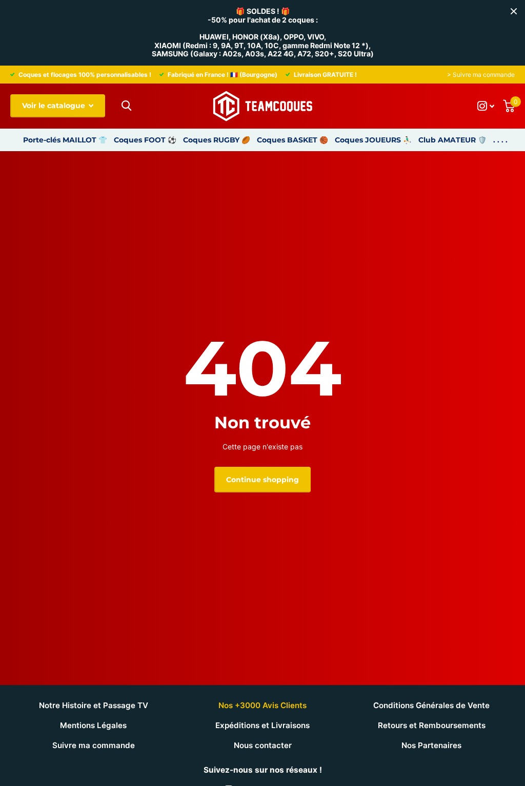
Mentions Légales (93, 725)
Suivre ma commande (93, 745)
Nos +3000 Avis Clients (262, 705)
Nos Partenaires (431, 745)
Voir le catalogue (54, 105)
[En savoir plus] (486, 105)
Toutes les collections (65, 140)
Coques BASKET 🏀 (292, 140)
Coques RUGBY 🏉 (216, 140)
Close (513, 11)
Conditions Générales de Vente (431, 705)
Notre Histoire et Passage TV (93, 705)
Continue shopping (262, 479)
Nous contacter (263, 745)
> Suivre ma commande (481, 74)
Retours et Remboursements (432, 725)
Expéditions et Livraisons (262, 725)
